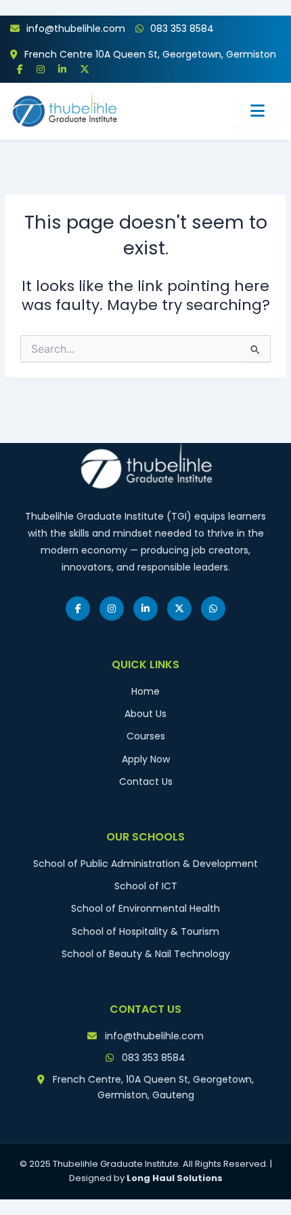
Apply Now (146, 759)
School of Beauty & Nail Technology (146, 954)
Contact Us (146, 781)
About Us (145, 713)
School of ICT (145, 886)
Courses (146, 736)
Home (145, 691)
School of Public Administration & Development (145, 863)
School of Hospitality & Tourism (145, 931)
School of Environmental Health (145, 908)
